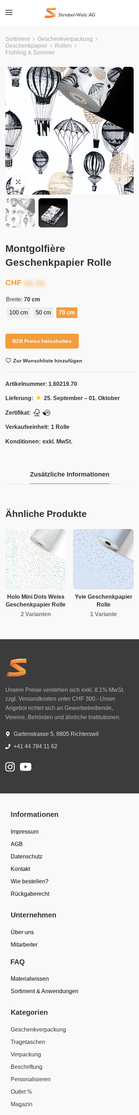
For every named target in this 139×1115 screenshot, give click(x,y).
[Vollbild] (18, 181)
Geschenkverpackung (65, 39)
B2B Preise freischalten (42, 341)
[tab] (70, 474)
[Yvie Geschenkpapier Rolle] (103, 559)
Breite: (14, 299)
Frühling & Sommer (30, 52)
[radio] (18, 312)
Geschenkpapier (26, 46)
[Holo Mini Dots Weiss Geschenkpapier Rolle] (35, 559)
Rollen (63, 46)
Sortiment (17, 39)
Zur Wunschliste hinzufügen (47, 360)
